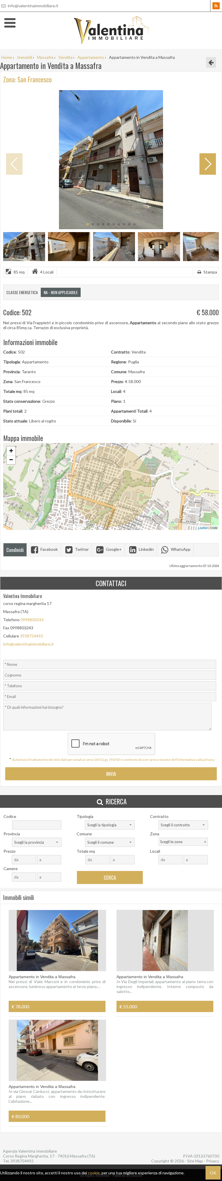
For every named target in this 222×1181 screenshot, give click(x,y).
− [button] (11, 459)
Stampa (210, 271)
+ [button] (11, 450)
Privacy (212, 1160)
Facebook (49, 549)
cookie (94, 1172)
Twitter (81, 549)
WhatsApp (180, 549)
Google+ (113, 549)
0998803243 (32, 619)
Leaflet (203, 527)
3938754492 (31, 635)
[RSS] (216, 6)
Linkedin (146, 549)
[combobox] (110, 825)
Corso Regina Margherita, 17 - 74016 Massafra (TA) (49, 1155)
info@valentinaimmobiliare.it (32, 5)
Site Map (195, 1160)
